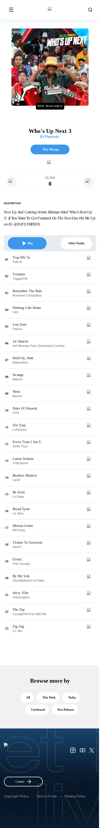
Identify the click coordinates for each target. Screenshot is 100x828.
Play (30, 243)
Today (72, 697)
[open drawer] (11, 10)
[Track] (90, 259)
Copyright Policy (16, 796)
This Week (49, 697)
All (28, 697)
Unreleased (38, 709)
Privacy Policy (75, 796)
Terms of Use (46, 796)
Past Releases (66, 709)
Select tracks (76, 243)
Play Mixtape (51, 149)
